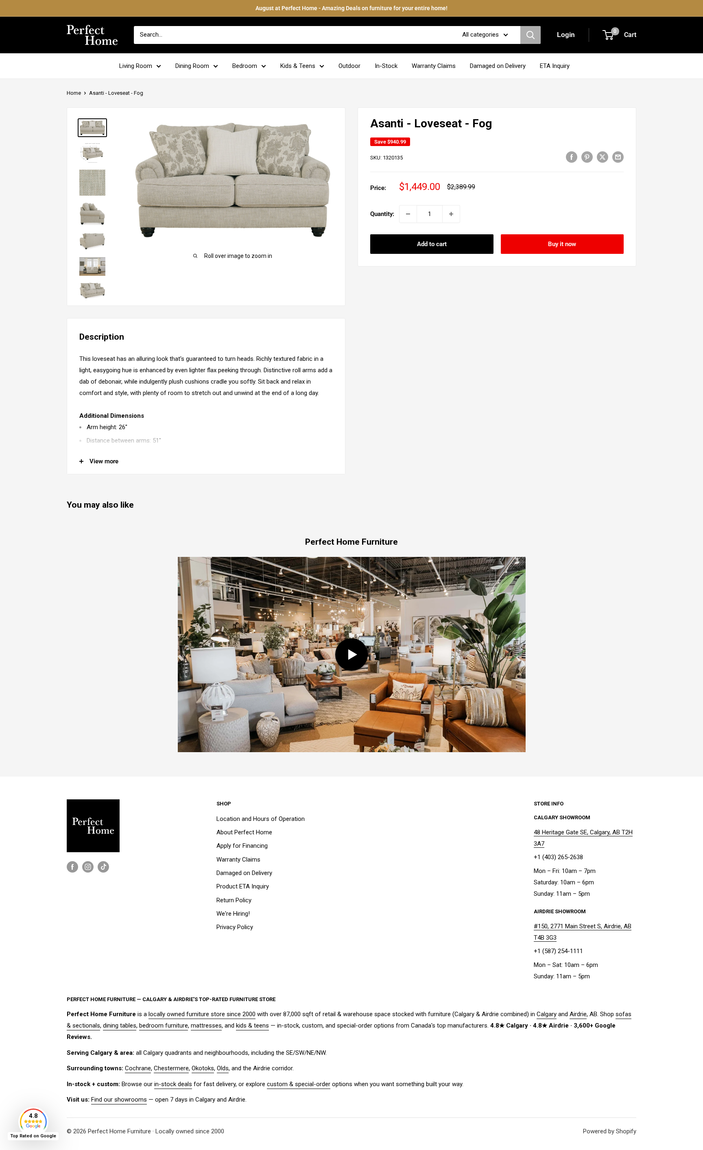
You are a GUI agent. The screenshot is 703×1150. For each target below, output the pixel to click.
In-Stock (386, 66)
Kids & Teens (297, 66)
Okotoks (203, 1068)
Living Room (135, 66)
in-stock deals (173, 1084)
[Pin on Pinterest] (587, 157)
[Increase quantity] (451, 214)
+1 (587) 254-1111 (558, 951)
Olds (223, 1068)
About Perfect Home (244, 832)
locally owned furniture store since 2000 (201, 1014)
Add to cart (432, 244)
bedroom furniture (163, 1025)
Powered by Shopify (609, 1131)
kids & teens (252, 1025)
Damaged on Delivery (498, 66)
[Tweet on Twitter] (602, 157)
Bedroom (244, 66)
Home (74, 93)
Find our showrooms (119, 1099)
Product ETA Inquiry (242, 886)
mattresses (206, 1025)
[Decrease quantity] (408, 214)
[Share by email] (618, 157)
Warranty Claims (434, 66)
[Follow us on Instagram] (88, 867)
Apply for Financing (242, 845)
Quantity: (382, 214)
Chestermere (171, 1068)
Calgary (547, 1014)
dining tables (119, 1025)
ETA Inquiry (555, 66)
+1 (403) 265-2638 (558, 857)
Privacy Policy (234, 927)
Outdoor (349, 66)
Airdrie (578, 1014)
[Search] (530, 35)
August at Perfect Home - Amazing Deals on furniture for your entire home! (351, 8)
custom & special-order (298, 1084)
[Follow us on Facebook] (72, 867)
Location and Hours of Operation (260, 819)
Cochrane (138, 1068)
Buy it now (562, 244)
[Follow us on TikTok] (103, 867)
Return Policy (233, 900)
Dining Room (192, 66)
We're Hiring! (233, 913)
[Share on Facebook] (571, 157)
